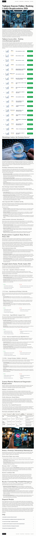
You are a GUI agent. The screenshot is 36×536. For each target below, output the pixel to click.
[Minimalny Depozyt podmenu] (29, 1)
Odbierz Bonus (30, 51)
